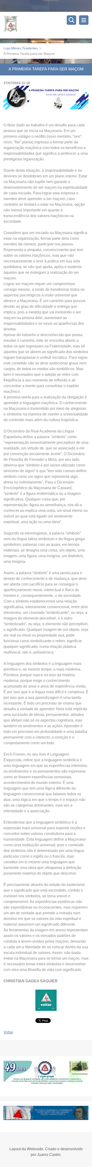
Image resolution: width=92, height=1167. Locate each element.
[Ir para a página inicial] (48, 25)
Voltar (8, 1032)
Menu (83, 20)
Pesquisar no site (71, 20)
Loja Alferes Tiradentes (21, 48)
